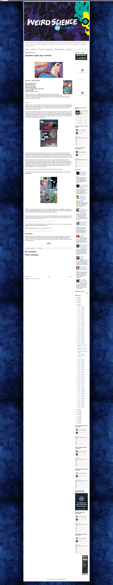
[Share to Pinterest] (41, 248)
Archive (33, 49)
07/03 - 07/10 (80, 362)
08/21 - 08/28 (80, 336)
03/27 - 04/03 (80, 386)
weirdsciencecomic (88, 81)
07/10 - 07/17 (80, 360)
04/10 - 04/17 (80, 383)
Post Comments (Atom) (35, 278)
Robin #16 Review (80, 354)
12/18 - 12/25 (80, 307)
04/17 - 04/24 (80, 381)
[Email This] (38, 248)
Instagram (44, 228)
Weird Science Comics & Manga (80, 81)
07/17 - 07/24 (80, 359)
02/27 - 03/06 (80, 393)
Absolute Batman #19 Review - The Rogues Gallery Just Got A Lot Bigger (81, 174)
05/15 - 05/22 (80, 374)
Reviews (41, 49)
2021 (78, 409)
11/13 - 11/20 (80, 316)
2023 (78, 302)
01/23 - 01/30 (80, 402)
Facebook (39, 228)
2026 (78, 297)
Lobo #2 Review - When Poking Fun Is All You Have (83, 280)
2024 (78, 301)
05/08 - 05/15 (80, 376)
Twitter (49, 228)
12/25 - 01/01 (80, 305)
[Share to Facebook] (40, 248)
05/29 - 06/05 (80, 371)
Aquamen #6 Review (81, 349)
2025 (78, 299)
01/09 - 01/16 (80, 405)
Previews (49, 49)
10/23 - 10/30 (80, 321)
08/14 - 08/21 (80, 338)
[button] (85, 571)
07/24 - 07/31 (80, 343)
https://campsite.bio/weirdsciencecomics (36, 218)
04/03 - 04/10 (80, 384)
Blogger (64, 579)
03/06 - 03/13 (80, 391)
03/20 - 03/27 (80, 388)
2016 (78, 417)
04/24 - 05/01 (80, 379)
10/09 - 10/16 (80, 324)
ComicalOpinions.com (58, 224)
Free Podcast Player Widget (84, 573)
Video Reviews (59, 49)
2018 (78, 414)
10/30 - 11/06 (80, 319)
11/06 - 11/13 (80, 317)
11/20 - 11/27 (80, 314)
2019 (78, 412)
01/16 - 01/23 (80, 403)
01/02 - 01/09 (80, 407)
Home (27, 49)
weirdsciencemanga (88, 104)
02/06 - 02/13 (80, 398)
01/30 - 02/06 (80, 400)
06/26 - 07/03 (80, 364)
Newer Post (27, 276)
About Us (69, 49)
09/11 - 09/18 (80, 331)
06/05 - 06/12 (80, 369)
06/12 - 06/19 (80, 367)
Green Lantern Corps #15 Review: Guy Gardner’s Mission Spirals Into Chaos (82, 268)
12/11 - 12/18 (80, 309)
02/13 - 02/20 (80, 396)
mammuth (56, 579)
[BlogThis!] (39, 248)
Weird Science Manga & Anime (80, 104)
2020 (78, 411)
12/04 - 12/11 (80, 311)
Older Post (70, 276)
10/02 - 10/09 (80, 326)
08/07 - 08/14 (80, 340)
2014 (78, 421)
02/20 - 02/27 (80, 395)
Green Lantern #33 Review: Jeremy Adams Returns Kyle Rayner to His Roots (81, 224)
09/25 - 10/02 (80, 328)
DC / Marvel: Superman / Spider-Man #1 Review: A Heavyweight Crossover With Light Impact (82, 211)
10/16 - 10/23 (80, 323)
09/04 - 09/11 (80, 333)
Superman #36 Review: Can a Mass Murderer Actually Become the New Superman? (81, 198)
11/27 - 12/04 (80, 312)
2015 (78, 419)
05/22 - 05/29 (80, 372)
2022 (78, 304)
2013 (78, 423)
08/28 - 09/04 (80, 335)
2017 (78, 416)
